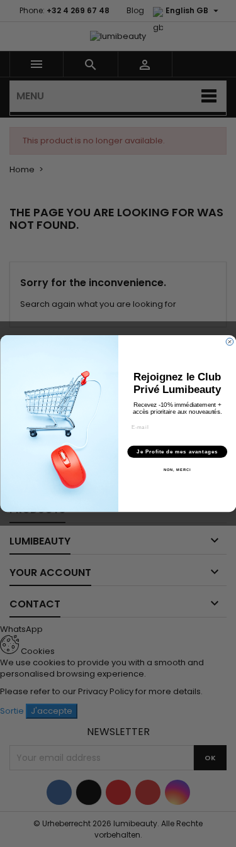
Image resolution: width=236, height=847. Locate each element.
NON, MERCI (177, 470)
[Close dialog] (229, 342)
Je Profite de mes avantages (177, 451)
